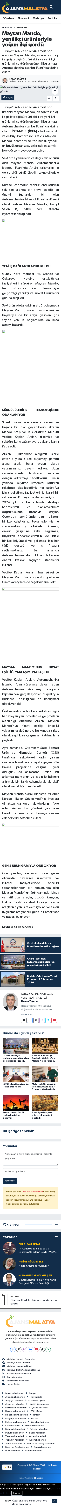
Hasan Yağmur (30, 1001)
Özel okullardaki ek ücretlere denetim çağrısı (33, 1302)
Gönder (10, 1180)
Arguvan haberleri (14, 1404)
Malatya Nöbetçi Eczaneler (21, 1359)
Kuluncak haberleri (15, 1429)
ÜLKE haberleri (12, 1450)
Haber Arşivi (13, 1384)
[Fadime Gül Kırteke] (9, 1263)
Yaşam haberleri (37, 1436)
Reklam (34, 1418)
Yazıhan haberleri (14, 1436)
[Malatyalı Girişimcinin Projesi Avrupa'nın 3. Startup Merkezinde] (45, 1074)
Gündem (8, 18)
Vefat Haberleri (13, 1443)
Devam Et (25, 1015)
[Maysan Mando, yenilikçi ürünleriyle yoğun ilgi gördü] (30, 90)
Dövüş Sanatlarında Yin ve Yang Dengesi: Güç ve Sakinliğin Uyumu (37, 1282)
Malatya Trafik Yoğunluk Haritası (23, 1370)
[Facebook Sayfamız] (30, 1020)
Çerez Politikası (40, 1407)
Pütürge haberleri (14, 1433)
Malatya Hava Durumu (18, 1362)
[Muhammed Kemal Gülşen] (9, 1279)
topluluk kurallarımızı (32, 1191)
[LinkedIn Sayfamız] (48, 1020)
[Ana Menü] (56, 7)
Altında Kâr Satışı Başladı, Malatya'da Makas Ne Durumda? (43, 1058)
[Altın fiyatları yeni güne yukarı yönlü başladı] (45, 1102)
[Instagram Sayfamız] (42, 1020)
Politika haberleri (38, 1429)
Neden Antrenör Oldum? (34, 1266)
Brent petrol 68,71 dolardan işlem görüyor (13, 1115)
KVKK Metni (36, 1411)
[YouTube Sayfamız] (54, 1020)
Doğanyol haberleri (15, 1418)
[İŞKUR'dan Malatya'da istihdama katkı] (16, 1074)
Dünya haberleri (33, 1450)
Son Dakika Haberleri (18, 1380)
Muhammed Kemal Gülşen (35, 1275)
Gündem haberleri (40, 1422)
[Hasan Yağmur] (10, 1002)
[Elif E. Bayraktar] (9, 1248)
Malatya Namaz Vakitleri (19, 1366)
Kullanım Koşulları (37, 1400)
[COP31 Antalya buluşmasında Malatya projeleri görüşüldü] (16, 1045)
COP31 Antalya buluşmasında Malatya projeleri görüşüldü (16, 1058)
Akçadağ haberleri (15, 1397)
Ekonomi (23, 18)
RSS (9, 1467)
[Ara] (51, 7)
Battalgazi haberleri (16, 1407)
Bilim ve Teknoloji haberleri (40, 1443)
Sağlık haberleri (37, 1433)
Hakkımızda (36, 1397)
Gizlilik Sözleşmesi (39, 1404)
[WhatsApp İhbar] (48, 1349)
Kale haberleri (12, 1425)
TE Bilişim (38, 1478)
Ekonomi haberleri (34, 1425)
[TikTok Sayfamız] (42, 1349)
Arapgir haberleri (14, 1400)
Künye (32, 1393)
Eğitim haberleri (37, 1440)
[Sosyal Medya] (24, 1020)
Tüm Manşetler (15, 1377)
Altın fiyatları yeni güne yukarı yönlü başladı (42, 1115)
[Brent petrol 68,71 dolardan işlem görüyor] (16, 1102)
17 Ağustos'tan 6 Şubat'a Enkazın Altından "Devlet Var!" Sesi (37, 1250)
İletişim (36, 1415)
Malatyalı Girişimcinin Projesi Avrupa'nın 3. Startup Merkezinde (44, 1087)
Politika (52, 18)
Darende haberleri (15, 1411)
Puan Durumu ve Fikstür (19, 1373)
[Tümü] (56, 1224)
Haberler (7, 28)
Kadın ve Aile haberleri (17, 1447)
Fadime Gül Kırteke (31, 1262)
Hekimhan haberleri (15, 1422)
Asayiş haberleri (42, 1447)
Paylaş (9, 97)
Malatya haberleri (14, 1393)
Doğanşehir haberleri (16, 1415)
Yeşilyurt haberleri (14, 1440)
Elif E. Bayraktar (29, 1244)
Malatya (38, 18)
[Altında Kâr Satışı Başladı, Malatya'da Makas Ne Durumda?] (45, 1045)
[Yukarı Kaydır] (54, 1501)
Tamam (17, 1493)
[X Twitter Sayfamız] (36, 1020)
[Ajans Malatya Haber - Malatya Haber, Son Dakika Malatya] (25, 7)
